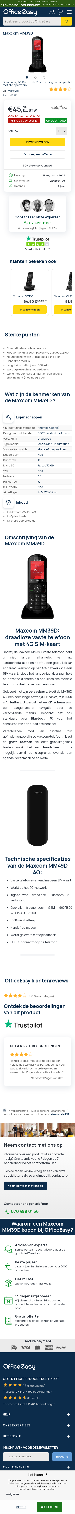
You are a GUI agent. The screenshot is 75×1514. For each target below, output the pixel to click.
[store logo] (20, 12)
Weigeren (12, 1494)
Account (51, 12)
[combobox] (37, 21)
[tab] (37, 334)
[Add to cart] (30, 309)
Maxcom (13, 90)
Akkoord (49, 1507)
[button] (29, 78)
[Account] (51, 12)
